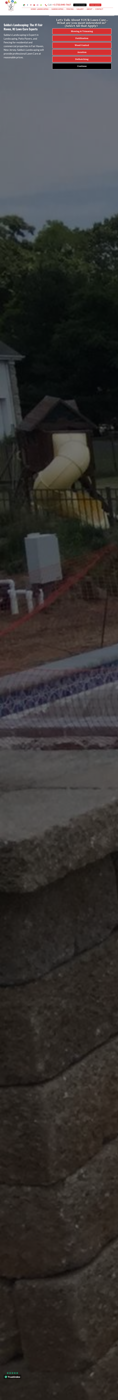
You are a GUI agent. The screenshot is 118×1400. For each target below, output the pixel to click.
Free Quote (95, 5)
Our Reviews (80, 5)
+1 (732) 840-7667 (61, 4)
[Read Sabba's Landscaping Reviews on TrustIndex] (12, 1377)
